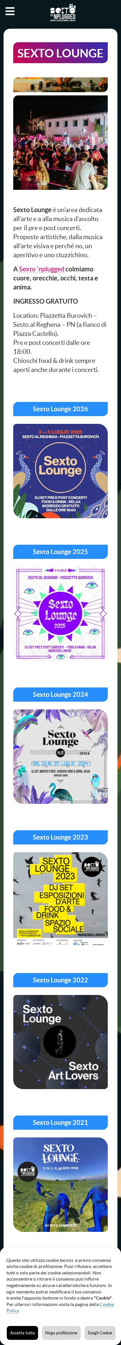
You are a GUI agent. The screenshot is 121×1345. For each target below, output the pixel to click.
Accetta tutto (22, 1332)
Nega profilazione (61, 1332)
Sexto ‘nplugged (41, 269)
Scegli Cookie (100, 1332)
